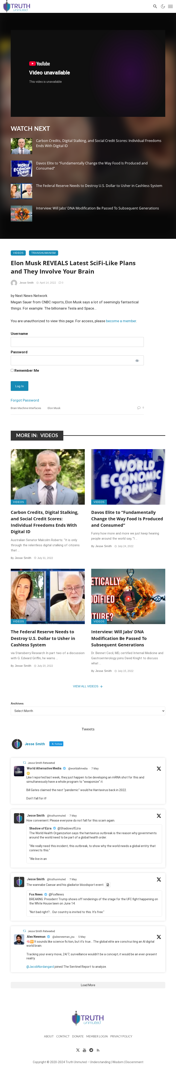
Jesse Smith (27, 282)
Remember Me (26, 370)
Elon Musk (54, 408)
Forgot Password (25, 400)
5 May (81, 936)
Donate (78, 1036)
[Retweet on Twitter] (24, 762)
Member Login (97, 1036)
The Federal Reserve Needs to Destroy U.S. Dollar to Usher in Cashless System (99, 185)
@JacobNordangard (40, 966)
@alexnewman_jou (63, 936)
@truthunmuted (56, 815)
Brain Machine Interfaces (26, 408)
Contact (63, 1036)
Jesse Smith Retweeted (41, 762)
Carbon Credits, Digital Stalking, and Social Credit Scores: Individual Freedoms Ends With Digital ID (98, 143)
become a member (121, 321)
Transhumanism (43, 252)
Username (19, 333)
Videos (18, 252)
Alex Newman (36, 936)
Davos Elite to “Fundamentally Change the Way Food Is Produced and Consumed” (92, 166)
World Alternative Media (44, 768)
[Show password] (137, 360)
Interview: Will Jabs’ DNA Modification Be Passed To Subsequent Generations (97, 208)
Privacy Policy (121, 1036)
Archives (17, 703)
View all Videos (85, 686)
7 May (95, 768)
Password (19, 352)
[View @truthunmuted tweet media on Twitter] (107, 884)
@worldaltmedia (78, 768)
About (49, 1036)
